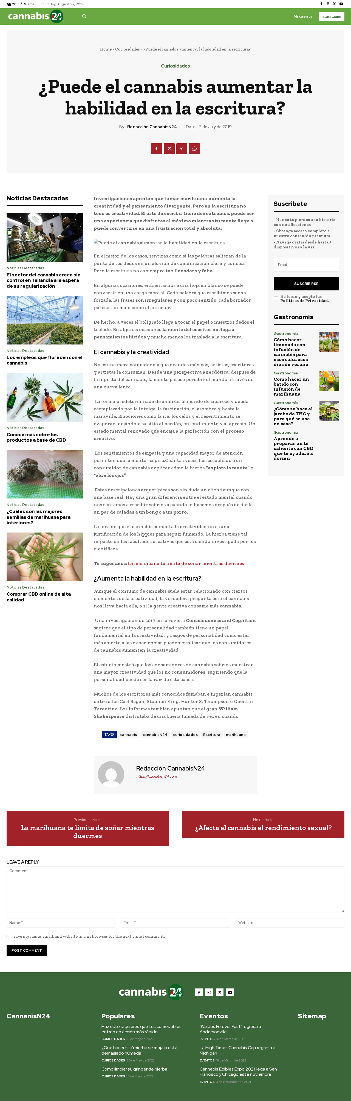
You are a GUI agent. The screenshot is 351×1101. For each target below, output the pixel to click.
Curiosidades (127, 49)
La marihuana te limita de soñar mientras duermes (186, 563)
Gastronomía (286, 333)
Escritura (211, 734)
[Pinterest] (181, 148)
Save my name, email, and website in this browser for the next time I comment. (89, 936)
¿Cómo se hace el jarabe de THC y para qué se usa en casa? (293, 416)
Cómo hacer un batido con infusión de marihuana (291, 386)
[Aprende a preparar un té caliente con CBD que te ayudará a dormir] (329, 440)
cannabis (128, 734)
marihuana (236, 734)
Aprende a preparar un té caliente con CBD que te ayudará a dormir (293, 448)
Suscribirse (306, 283)
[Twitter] (334, 4)
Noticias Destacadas (25, 268)
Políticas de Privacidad (304, 300)
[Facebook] (321, 4)
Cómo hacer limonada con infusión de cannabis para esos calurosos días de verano (291, 352)
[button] (84, 16)
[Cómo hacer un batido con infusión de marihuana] (329, 381)
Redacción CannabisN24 (152, 126)
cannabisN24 (155, 734)
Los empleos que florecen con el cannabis (45, 360)
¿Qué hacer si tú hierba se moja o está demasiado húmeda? (139, 1050)
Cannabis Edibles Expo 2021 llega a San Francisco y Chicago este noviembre (238, 1071)
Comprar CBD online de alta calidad (39, 597)
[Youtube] (341, 4)
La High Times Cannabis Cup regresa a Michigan (237, 1050)
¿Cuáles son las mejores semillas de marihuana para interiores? (38, 517)
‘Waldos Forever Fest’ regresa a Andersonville (230, 1029)
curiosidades (185, 734)
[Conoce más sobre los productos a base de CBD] (45, 397)
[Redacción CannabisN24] (114, 774)
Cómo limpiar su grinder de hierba (134, 1069)
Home (106, 49)
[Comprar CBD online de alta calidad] (45, 557)
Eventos (207, 1039)
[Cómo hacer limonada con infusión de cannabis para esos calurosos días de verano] (329, 341)
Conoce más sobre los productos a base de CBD (36, 437)
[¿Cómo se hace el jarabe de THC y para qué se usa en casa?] (329, 411)
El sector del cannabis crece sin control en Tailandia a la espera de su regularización (43, 280)
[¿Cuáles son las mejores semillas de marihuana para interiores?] (45, 474)
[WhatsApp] (194, 148)
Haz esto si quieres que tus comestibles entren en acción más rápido (141, 1029)
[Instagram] (328, 4)
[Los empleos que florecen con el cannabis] (45, 320)
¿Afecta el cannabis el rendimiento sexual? (263, 828)
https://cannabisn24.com (156, 776)
